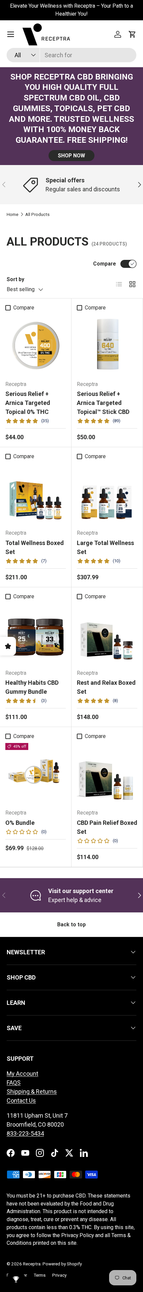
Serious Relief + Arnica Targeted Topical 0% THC (27, 402)
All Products (37, 214)
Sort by (15, 279)
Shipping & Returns (32, 1091)
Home (12, 214)
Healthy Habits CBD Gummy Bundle (32, 687)
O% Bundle (20, 822)
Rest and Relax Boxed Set (106, 687)
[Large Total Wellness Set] (107, 493)
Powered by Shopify (62, 1263)
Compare (104, 264)
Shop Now (71, 155)
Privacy (59, 1275)
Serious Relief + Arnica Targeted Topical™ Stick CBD (103, 402)
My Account (22, 1073)
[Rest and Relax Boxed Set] (107, 633)
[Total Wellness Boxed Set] (35, 493)
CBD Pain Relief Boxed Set (107, 827)
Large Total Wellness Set (105, 547)
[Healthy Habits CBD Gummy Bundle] (35, 633)
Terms (40, 1275)
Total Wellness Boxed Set (34, 547)
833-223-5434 (25, 1133)
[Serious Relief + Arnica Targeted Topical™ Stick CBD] (107, 344)
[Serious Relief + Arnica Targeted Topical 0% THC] (35, 344)
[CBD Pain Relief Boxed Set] (107, 773)
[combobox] (71, 55)
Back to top (71, 924)
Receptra (32, 1263)
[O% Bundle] (35, 773)
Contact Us (21, 1100)
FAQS (14, 1082)
